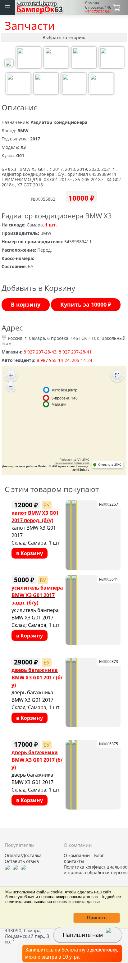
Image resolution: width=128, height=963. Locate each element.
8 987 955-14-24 (53, 360)
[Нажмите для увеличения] (9, 64)
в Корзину (29, 553)
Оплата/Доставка (23, 855)
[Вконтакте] (15, 867)
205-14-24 (82, 360)
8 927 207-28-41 (75, 352)
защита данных (86, 901)
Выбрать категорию (64, 37)
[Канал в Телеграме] (7, 867)
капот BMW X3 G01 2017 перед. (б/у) (35, 516)
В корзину (25, 304)
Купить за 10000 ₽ (85, 304)
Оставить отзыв (22, 861)
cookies (60, 901)
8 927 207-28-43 (40, 352)
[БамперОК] (40, 7)
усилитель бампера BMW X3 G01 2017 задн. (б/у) (37, 595)
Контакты (74, 861)
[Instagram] (23, 867)
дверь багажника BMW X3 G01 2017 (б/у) (37, 677)
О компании (77, 855)
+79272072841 (98, 11)
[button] (96, 918)
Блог (99, 855)
